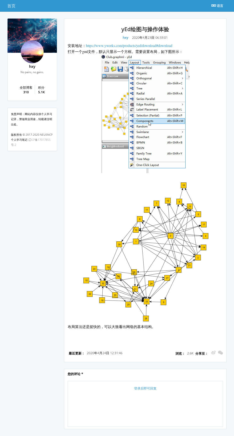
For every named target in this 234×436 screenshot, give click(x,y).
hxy (32, 66)
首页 (11, 5)
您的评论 (75, 374)
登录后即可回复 (145, 388)
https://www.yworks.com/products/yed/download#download (129, 45)
